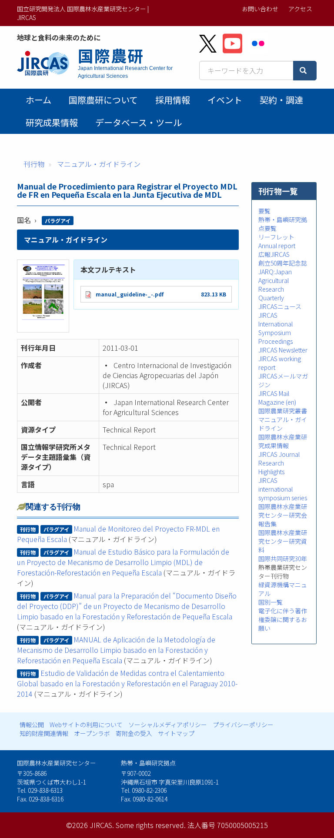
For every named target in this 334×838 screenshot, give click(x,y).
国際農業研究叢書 (282, 410)
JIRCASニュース (279, 306)
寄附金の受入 (134, 733)
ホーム (38, 99)
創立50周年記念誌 (282, 263)
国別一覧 (270, 602)
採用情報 (172, 99)
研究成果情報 (52, 122)
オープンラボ (92, 733)
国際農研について (103, 99)
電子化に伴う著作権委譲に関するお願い (282, 619)
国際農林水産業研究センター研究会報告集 (282, 515)
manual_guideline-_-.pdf (130, 294)
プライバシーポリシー (243, 724)
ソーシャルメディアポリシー (167, 724)
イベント (224, 99)
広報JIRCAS (274, 254)
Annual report (276, 245)
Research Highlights (271, 467)
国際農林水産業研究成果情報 (282, 441)
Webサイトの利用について (86, 724)
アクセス (300, 8)
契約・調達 (281, 99)
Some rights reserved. (151, 825)
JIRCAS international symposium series (282, 489)
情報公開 (32, 724)
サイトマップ (176, 733)
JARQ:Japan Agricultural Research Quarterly (275, 284)
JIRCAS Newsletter (282, 350)
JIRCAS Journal (279, 454)
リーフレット (276, 237)
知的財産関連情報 (44, 733)
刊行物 (33, 164)
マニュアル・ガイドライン (98, 164)
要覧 (264, 210)
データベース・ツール (138, 122)
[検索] (305, 70)
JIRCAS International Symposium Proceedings (275, 328)
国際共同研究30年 (282, 558)
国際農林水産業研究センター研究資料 (282, 541)
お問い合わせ (260, 8)
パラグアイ (57, 220)
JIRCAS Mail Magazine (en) (277, 397)
